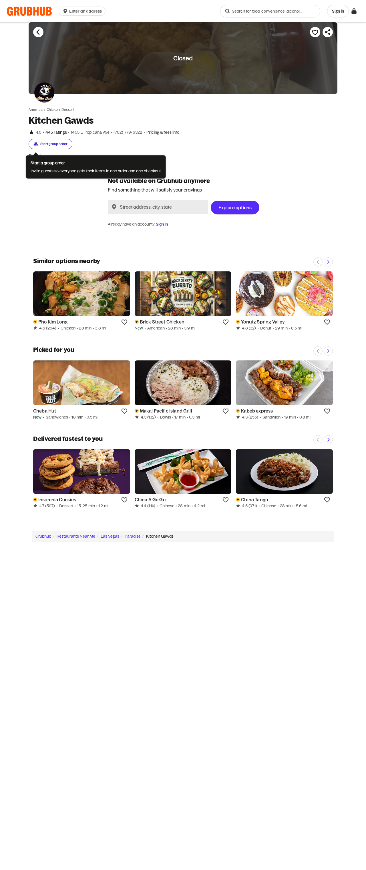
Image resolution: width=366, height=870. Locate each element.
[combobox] (270, 11)
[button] (83, 11)
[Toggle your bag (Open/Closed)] (354, 11)
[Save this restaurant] (315, 32)
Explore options (235, 207)
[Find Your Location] (114, 207)
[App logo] (29, 11)
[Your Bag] (354, 11)
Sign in (162, 224)
